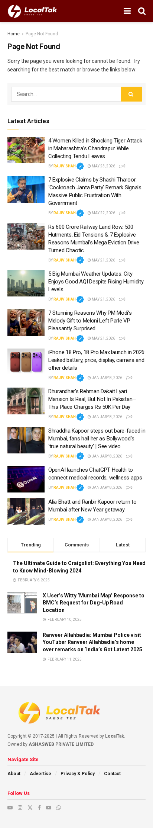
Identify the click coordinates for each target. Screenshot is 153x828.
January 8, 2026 (106, 378)
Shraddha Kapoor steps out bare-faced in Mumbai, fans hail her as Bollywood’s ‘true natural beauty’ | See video (96, 438)
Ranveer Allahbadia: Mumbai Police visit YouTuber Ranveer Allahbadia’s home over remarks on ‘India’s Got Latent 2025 (92, 642)
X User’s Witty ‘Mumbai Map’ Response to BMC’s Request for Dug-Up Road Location (93, 603)
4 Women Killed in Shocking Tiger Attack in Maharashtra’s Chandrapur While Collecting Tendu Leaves (95, 148)
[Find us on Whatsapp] (58, 807)
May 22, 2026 (103, 213)
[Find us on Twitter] (30, 807)
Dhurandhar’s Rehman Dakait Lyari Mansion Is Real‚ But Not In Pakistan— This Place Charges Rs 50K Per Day (92, 399)
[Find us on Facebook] (39, 807)
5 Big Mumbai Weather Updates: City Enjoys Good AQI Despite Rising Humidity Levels (95, 281)
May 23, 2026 (103, 166)
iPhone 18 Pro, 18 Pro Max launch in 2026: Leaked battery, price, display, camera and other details (97, 360)
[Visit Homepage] (32, 11)
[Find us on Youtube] (10, 807)
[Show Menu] (127, 11)
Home (13, 33)
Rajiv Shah (68, 166)
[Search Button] (142, 11)
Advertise (40, 773)
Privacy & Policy (78, 773)
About (13, 773)
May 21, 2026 (103, 260)
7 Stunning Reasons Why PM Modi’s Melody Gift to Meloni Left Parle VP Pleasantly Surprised (89, 320)
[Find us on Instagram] (20, 807)
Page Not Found (42, 33)
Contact (112, 773)
